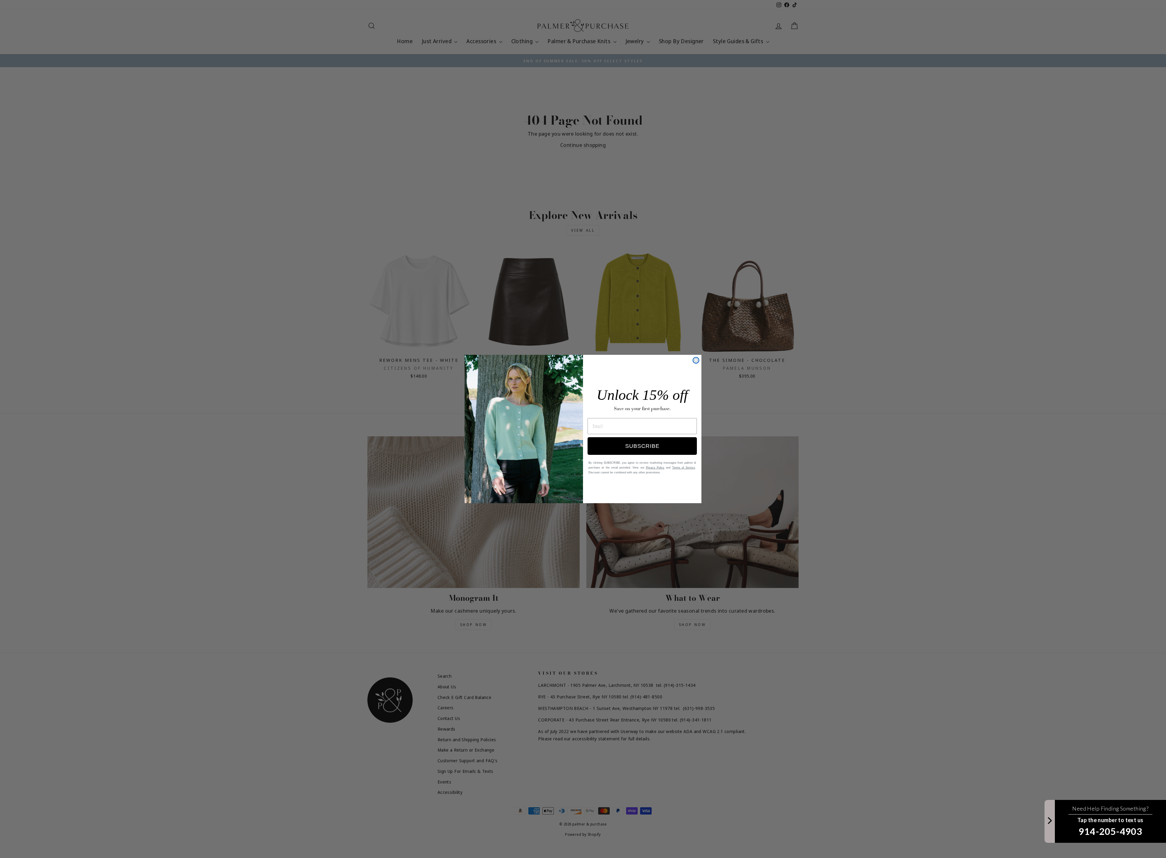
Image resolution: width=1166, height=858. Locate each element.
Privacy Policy (655, 467)
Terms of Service (683, 467)
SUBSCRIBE (642, 446)
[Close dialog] (696, 360)
